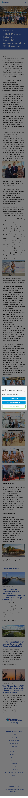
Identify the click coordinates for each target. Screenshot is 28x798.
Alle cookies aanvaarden (14, 402)
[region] (14, 397)
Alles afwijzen (14, 398)
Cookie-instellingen (14, 406)
